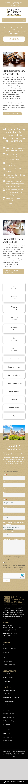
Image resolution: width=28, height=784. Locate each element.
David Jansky (6, 681)
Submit (6, 580)
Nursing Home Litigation (10, 721)
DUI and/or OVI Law (8, 705)
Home (4, 645)
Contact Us (6, 652)
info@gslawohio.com (14, 5)
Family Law (6, 710)
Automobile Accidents (9, 690)
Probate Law (6, 733)
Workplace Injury (7, 737)
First (4, 481)
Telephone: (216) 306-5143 (10, 633)
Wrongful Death (7, 740)
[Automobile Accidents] (14, 526)
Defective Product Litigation (11, 697)
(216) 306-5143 (13, 3)
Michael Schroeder (8, 677)
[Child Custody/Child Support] (14, 527)
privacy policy (20, 559)
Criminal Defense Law (9, 694)
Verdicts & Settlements (9, 648)
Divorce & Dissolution (9, 701)
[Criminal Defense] (14, 529)
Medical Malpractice (8, 717)
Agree (5, 562)
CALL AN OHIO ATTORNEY (14, 782)
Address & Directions (9, 664)
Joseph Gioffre (7, 674)
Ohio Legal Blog (7, 661)
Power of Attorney (8, 730)
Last (4, 488)
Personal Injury (7, 724)
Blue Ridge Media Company (14, 754)
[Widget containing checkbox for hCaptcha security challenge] (14, 576)
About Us (5, 657)
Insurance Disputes (8, 713)
